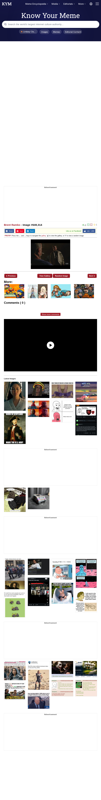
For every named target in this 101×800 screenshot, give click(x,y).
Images (44, 32)
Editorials (68, 4)
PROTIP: (8, 236)
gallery (43, 236)
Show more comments (50, 314)
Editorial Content (73, 32)
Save (20, 231)
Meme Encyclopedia (36, 4)
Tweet (31, 231)
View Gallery (44, 276)
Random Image (61, 276)
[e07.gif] (50, 254)
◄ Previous (11, 276)
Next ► (92, 276)
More (81, 4)
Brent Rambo (12, 224)
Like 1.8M (90, 231)
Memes (56, 32)
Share (10, 231)
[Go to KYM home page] (7, 4)
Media (55, 4)
